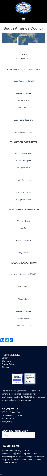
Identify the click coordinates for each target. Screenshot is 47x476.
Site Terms (6, 361)
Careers (5, 358)
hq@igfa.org (7, 421)
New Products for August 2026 (15, 450)
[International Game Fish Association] (23, 9)
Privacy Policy (8, 364)
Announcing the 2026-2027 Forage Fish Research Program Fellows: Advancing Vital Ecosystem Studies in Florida (23, 459)
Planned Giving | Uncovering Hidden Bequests (22, 453)
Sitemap (5, 367)
